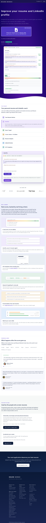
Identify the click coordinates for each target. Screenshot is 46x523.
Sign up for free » (8, 455)
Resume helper (12, 509)
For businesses (32, 500)
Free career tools (22, 509)
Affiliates (31, 503)
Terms (30, 516)
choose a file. (22, 32)
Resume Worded (6, 1)
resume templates (13, 280)
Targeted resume (12, 500)
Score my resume (12, 499)
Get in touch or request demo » (11, 439)
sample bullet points (9, 317)
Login (44, 1)
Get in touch (31, 499)
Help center (31, 497)
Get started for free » (23, 477)
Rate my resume (12, 513)
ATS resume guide (12, 508)
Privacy (30, 515)
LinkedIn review (22, 499)
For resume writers (32, 501)
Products (39, 1)
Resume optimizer (12, 517)
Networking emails (22, 505)
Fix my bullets (7, 177)
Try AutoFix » (7, 192)
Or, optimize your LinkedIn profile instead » (8, 38)
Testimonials (31, 508)
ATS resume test (12, 507)
